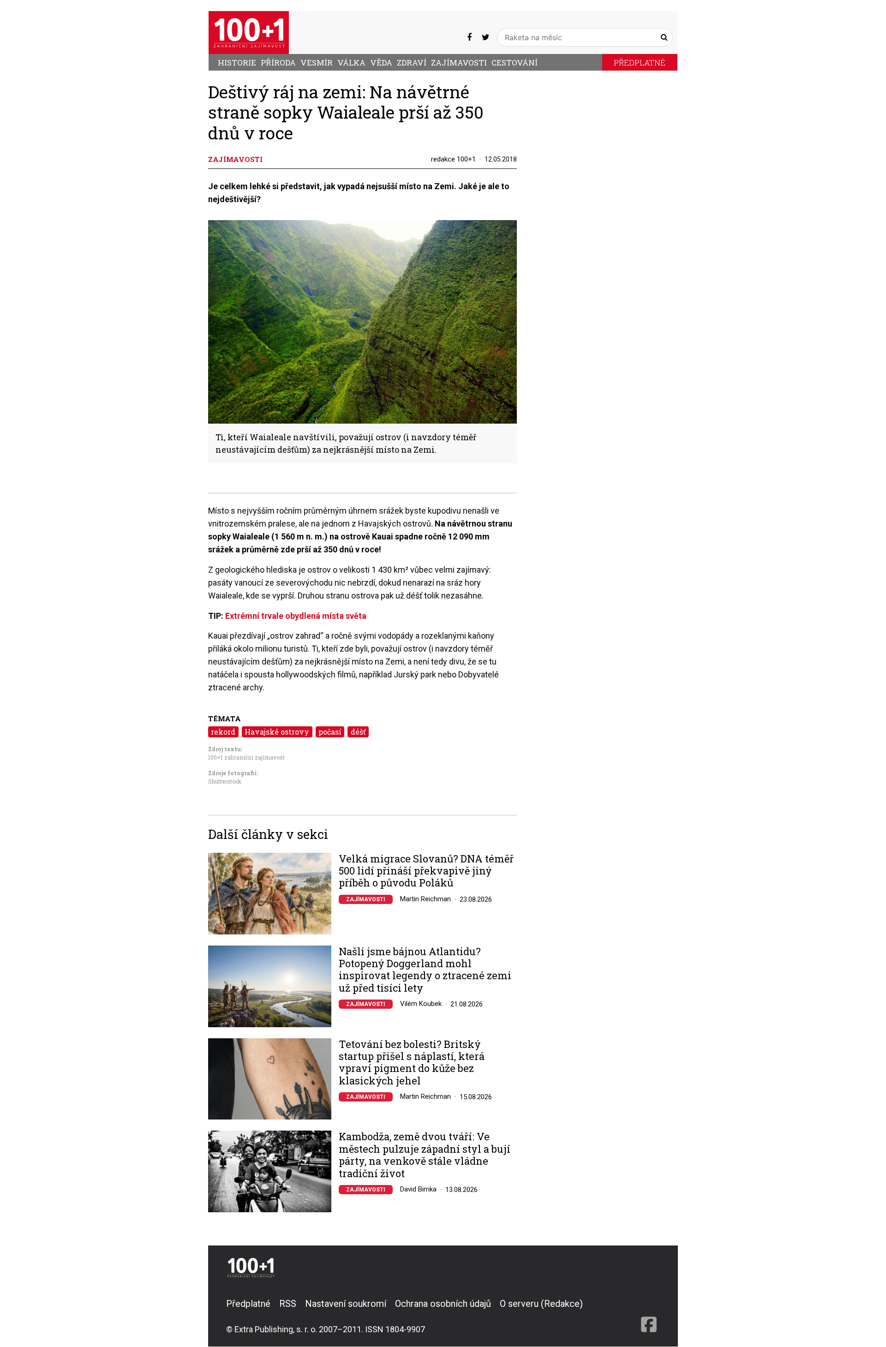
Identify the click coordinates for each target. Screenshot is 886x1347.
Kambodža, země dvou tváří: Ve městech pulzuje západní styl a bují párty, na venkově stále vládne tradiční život (424, 1155)
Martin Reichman (425, 899)
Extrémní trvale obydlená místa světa (295, 616)
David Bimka (418, 1189)
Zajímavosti (459, 62)
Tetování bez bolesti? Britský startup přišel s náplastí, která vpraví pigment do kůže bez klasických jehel (412, 1062)
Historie (237, 62)
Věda (381, 62)
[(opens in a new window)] (469, 37)
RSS (287, 1303)
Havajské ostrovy (277, 731)
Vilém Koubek (421, 1004)
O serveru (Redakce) (541, 1303)
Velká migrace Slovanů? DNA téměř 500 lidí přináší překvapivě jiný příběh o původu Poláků (426, 871)
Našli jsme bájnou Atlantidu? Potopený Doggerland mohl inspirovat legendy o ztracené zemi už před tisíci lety (425, 970)
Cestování (514, 62)
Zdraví (411, 62)
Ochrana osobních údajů (443, 1303)
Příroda (278, 62)
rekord (223, 731)
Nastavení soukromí (345, 1303)
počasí (329, 731)
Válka (351, 62)
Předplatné (639, 62)
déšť (358, 731)
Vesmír (316, 62)
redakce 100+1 (453, 159)
